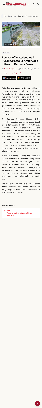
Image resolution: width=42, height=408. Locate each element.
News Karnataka (10, 69)
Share (8, 73)
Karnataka (12, 16)
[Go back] (2, 16)
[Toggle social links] (37, 403)
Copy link (17, 73)
